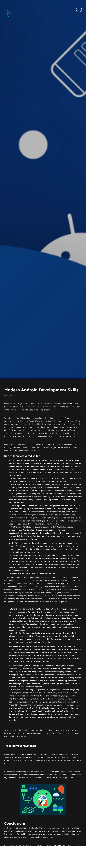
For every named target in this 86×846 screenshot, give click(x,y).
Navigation (13, 666)
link (68, 775)
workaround (33, 714)
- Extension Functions (13, 587)
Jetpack (23, 422)
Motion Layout (15, 647)
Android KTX (53, 590)
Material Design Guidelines (49, 609)
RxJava (25, 581)
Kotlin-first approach (57, 422)
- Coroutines (9, 578)
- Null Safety (9, 596)
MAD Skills (73, 404)
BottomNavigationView (56, 693)
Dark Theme (63, 634)
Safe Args (21, 681)
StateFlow (52, 581)
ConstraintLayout (16, 650)
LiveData (40, 584)
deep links (68, 672)
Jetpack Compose (15, 425)
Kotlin (11, 544)
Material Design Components (21, 609)
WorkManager (36, 734)
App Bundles (14, 461)
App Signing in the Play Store (31, 509)
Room (49, 734)
